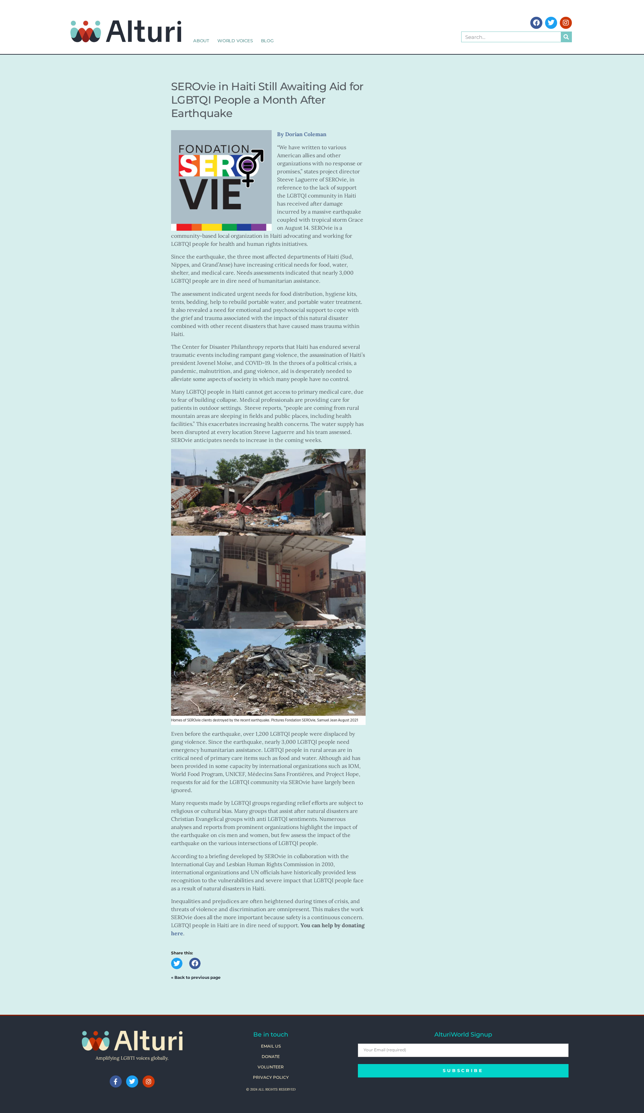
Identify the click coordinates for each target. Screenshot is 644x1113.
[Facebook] (536, 23)
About (201, 40)
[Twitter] (551, 23)
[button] (176, 963)
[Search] (566, 37)
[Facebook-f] (116, 1081)
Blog (267, 40)
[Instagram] (566, 23)
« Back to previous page (196, 977)
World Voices (235, 40)
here (177, 933)
